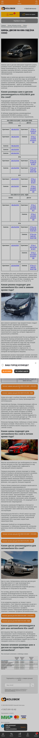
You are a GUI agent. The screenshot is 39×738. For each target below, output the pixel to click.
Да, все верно (7, 371)
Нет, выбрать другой (21, 371)
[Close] (35, 363)
